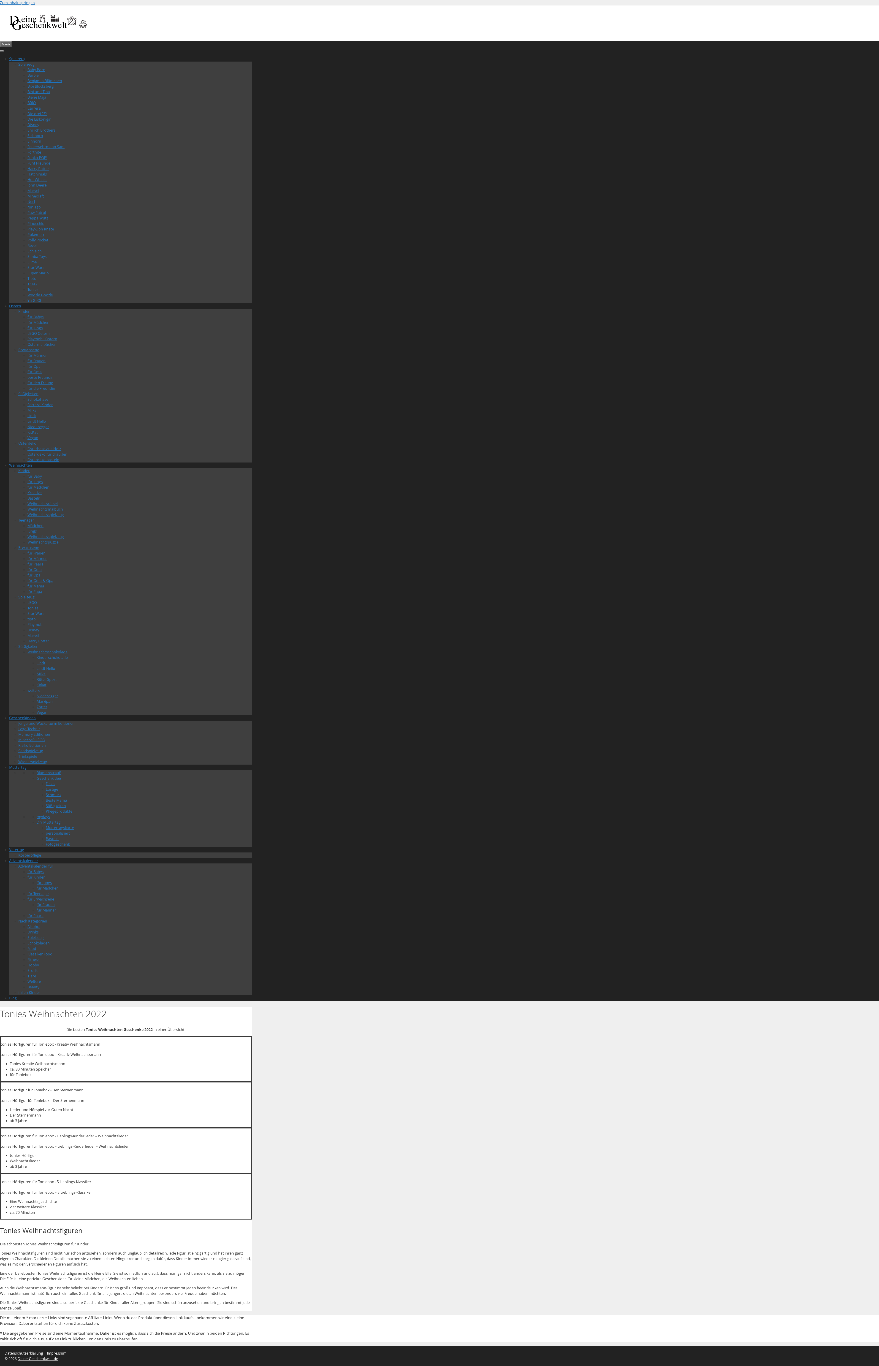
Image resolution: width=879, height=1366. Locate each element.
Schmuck (53, 794)
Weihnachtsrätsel (42, 503)
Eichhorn (35, 135)
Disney (33, 124)
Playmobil (35, 624)
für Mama (35, 586)
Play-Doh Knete (40, 229)
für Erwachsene (40, 899)
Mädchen (35, 525)
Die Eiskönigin (39, 119)
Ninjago (34, 207)
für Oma (34, 371)
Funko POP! (37, 157)
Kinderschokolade (52, 657)
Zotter (42, 706)
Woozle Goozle (40, 295)
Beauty (33, 987)
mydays (43, 816)
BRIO (31, 102)
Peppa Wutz (37, 218)
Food (31, 948)
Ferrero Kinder (40, 404)
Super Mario (38, 273)
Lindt (31, 415)
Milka (31, 410)
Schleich (34, 251)
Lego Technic (29, 728)
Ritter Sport (47, 679)
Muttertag (18, 767)
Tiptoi (32, 278)
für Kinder (36, 877)
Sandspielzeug (30, 750)
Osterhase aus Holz (44, 448)
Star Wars (35, 267)
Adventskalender (23, 860)
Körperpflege (29, 855)
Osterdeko (27, 443)
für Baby (34, 476)
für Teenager (38, 893)
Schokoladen (38, 943)
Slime (32, 262)
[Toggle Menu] (2, 51)
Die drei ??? (37, 113)
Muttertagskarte (60, 827)
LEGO (32, 602)
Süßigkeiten (28, 393)
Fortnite (34, 152)
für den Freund (40, 382)
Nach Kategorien (32, 921)
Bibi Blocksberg (40, 86)
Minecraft (35, 196)
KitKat (32, 432)
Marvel (33, 190)
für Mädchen (38, 322)
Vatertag (16, 849)
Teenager (26, 520)
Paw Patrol (36, 212)
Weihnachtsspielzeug (45, 514)
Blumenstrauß (49, 772)
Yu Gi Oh (34, 300)
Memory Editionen (34, 734)
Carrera (34, 108)
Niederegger (38, 426)
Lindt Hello (36, 421)
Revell (32, 245)
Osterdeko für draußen (47, 454)
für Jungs (35, 327)
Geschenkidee (49, 778)
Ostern (15, 305)
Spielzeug (17, 58)
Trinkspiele (27, 756)
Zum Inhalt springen (17, 2)
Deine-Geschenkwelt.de (38, 1358)
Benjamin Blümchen (44, 80)
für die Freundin (41, 388)
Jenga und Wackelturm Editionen (46, 723)
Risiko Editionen (32, 745)
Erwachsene (28, 349)
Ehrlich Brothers (41, 130)
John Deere (37, 185)
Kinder (24, 311)
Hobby (33, 965)
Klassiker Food (39, 954)
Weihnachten (20, 465)
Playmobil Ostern (42, 338)
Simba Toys (37, 256)
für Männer (37, 355)
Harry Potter (38, 168)
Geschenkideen (22, 717)
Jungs (32, 531)
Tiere (31, 976)
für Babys (35, 316)
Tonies (32, 289)
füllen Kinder (29, 992)
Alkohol (33, 926)
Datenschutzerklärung (24, 1353)
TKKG (32, 284)
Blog (13, 998)
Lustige (52, 789)
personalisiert (58, 833)
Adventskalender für (35, 866)
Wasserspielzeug (32, 761)
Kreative (34, 492)
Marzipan (45, 701)
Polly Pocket (37, 240)
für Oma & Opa (40, 580)
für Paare (35, 564)
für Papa (34, 591)
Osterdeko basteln (43, 459)
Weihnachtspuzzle (43, 542)
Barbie (33, 75)
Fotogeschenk (58, 844)
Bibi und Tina (38, 91)
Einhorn (34, 141)
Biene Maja (36, 97)
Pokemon (35, 234)
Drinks (33, 932)
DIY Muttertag (49, 822)
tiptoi (32, 619)
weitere (33, 690)
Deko (50, 783)
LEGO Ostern (38, 333)
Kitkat (41, 684)
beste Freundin (40, 377)
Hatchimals (37, 174)
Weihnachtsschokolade (47, 652)
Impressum (57, 1353)
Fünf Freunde (38, 163)
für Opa (34, 366)
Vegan (32, 437)
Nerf (31, 201)
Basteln (33, 498)
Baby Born (36, 69)
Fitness (33, 959)
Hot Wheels (37, 179)
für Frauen (36, 360)
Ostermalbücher (41, 344)
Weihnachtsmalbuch (45, 509)
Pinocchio (35, 223)
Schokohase (37, 399)
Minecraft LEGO (31, 739)
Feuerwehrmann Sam (46, 146)
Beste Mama (56, 800)
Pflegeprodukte (59, 811)
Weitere (34, 981)
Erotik (32, 970)
